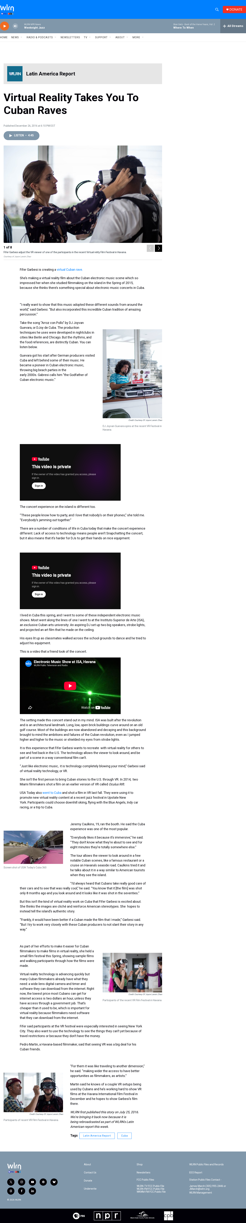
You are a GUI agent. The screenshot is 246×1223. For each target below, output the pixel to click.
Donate (88, 1180)
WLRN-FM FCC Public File (150, 1189)
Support (101, 37)
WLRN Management (200, 1192)
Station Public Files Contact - (205, 1179)
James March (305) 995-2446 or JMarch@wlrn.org (207, 1187)
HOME (4, 37)
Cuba (124, 1135)
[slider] (21, 26)
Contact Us (90, 1172)
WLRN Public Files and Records (206, 1164)
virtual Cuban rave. (69, 269)
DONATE (235, 9)
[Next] (158, 248)
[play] (4, 26)
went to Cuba (52, 793)
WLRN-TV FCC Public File (150, 1186)
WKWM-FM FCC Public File (151, 1191)
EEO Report (195, 1172)
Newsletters (70, 37)
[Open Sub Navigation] (21, 37)
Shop (140, 1164)
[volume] (15, 26)
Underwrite (90, 1188)
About (120, 37)
